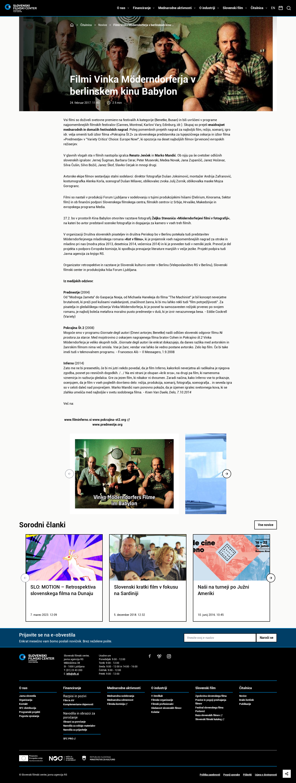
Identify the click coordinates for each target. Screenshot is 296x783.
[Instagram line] (169, 656)
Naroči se (266, 638)
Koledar (155, 712)
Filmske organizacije (162, 700)
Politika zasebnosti (210, 774)
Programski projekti (29, 712)
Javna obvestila (27, 696)
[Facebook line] (149, 656)
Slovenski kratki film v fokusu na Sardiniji (146, 590)
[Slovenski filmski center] (72, 25)
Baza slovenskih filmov (207, 715)
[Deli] (286, 773)
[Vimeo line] (159, 656)
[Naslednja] (226, 473)
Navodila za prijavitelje (75, 729)
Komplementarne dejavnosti (78, 704)
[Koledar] (280, 8)
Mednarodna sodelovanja (120, 696)
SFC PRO (68, 738)
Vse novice (265, 525)
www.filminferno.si (95, 422)
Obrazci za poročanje (74, 721)
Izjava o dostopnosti (266, 774)
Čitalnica (86, 25)
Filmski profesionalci (162, 704)
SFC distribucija (27, 708)
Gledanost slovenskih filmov (166, 708)
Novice (102, 25)
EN (273, 8)
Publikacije (245, 704)
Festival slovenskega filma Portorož (209, 709)
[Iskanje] (288, 8)
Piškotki (247, 774)
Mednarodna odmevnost (120, 700)
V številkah (157, 696)
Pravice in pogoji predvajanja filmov (210, 702)
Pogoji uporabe (231, 774)
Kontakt (23, 704)
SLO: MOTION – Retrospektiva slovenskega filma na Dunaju (63, 590)
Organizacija (25, 700)
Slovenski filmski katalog (208, 719)
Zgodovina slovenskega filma (211, 696)
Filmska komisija (116, 704)
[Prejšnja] (69, 473)
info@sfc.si (72, 673)
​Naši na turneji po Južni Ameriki (223, 590)
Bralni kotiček (246, 700)
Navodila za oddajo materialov (79, 725)
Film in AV (68, 700)
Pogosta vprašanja (29, 716)
